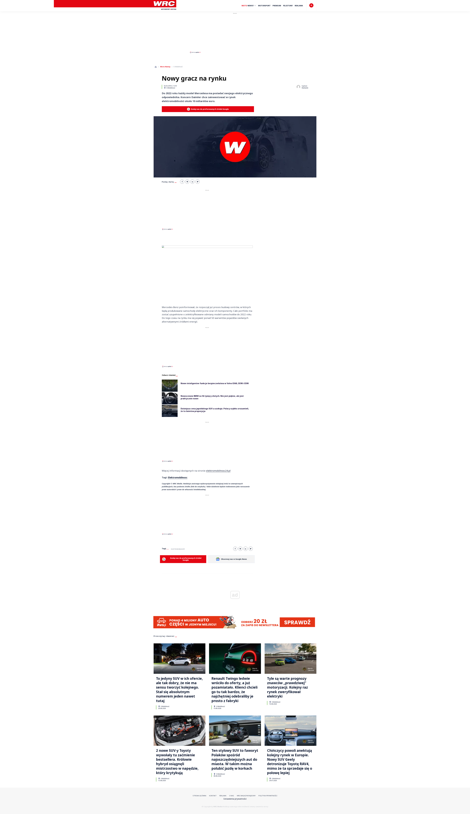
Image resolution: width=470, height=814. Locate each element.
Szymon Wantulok (305, 87)
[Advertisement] (235, 32)
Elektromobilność (178, 549)
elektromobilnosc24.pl (218, 470)
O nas (231, 796)
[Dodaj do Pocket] (187, 182)
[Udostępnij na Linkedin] (192, 182)
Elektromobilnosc (177, 477)
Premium (277, 5)
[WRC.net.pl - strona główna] (156, 67)
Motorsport (264, 5)
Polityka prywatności (267, 796)
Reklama (299, 5)
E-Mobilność (170, 88)
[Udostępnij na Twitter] (197, 182)
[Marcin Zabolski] (193, 669)
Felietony (288, 5)
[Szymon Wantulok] (298, 87)
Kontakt (213, 796)
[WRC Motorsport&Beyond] (165, 10)
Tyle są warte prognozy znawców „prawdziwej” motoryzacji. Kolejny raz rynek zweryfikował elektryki (287, 687)
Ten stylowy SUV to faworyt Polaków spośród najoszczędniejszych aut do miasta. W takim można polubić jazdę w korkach (235, 759)
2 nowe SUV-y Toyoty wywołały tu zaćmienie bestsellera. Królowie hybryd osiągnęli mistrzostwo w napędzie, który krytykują (177, 761)
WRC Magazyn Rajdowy (246, 796)
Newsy (248, 5)
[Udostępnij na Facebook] (182, 182)
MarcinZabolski (200, 669)
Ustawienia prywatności (235, 798)
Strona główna (199, 796)
